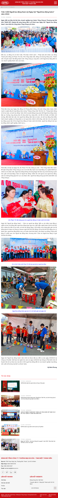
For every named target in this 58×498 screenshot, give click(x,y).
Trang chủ (1, 7)
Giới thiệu (3, 480)
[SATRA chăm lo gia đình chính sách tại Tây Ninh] (10, 430)
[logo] (29, 3)
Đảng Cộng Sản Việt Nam (36, 480)
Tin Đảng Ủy (11, 7)
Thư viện (3, 488)
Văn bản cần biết (5, 483)
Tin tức (5, 7)
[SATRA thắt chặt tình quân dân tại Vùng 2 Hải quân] (10, 386)
